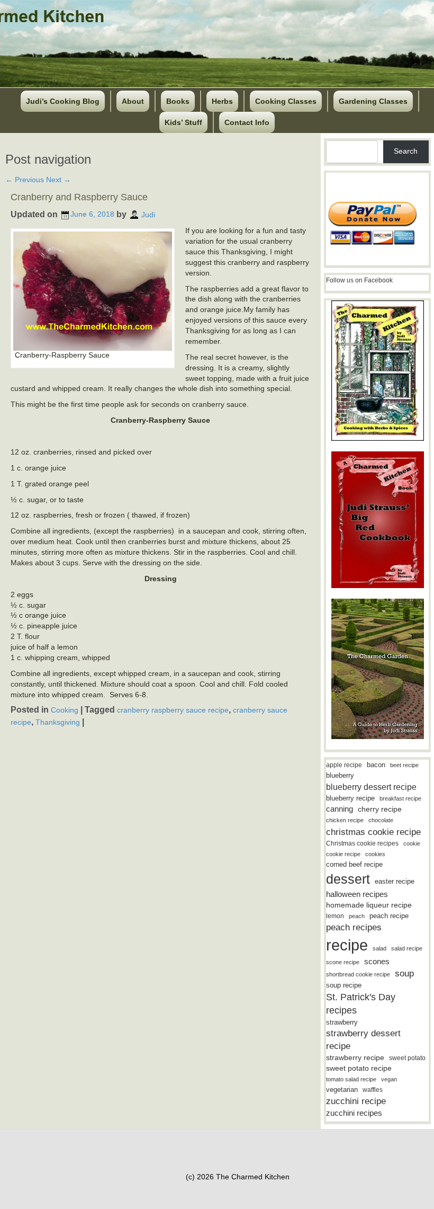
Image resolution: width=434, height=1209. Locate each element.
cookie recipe (343, 854)
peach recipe (389, 916)
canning (339, 809)
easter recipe (394, 881)
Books (177, 101)
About (133, 101)
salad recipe (406, 948)
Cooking (64, 710)
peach (357, 916)
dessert (348, 879)
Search (406, 151)
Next (58, 179)
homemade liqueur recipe (369, 905)
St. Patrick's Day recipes (360, 1004)
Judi (148, 214)
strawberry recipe (355, 1058)
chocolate (380, 820)
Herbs (222, 101)
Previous (24, 179)
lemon (335, 916)
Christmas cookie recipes (362, 843)
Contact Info (246, 122)
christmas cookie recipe (373, 831)
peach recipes (354, 927)
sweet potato (407, 1058)
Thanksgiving (57, 722)
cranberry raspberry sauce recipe (173, 710)
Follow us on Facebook (359, 280)
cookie (411, 843)
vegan (389, 1079)
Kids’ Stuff (183, 122)
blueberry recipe (350, 798)
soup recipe (343, 985)
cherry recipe (380, 809)
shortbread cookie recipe (358, 974)
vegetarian (342, 1090)
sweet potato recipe (359, 1068)
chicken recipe (345, 820)
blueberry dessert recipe (371, 787)
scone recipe (342, 962)
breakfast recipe (400, 798)
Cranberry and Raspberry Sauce (79, 197)
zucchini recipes (354, 1112)
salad (379, 948)
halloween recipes (357, 894)
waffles (373, 1090)
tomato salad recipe (351, 1079)
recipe (347, 945)
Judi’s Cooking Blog (63, 101)
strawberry (342, 1022)
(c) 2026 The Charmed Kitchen (238, 1176)
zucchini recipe (356, 1101)
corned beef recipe (354, 864)
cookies (375, 854)
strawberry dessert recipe (363, 1039)
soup (404, 973)
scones (377, 961)
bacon (376, 765)
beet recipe (404, 765)
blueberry (340, 775)
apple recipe (344, 765)
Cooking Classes (286, 101)
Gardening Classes (373, 101)
